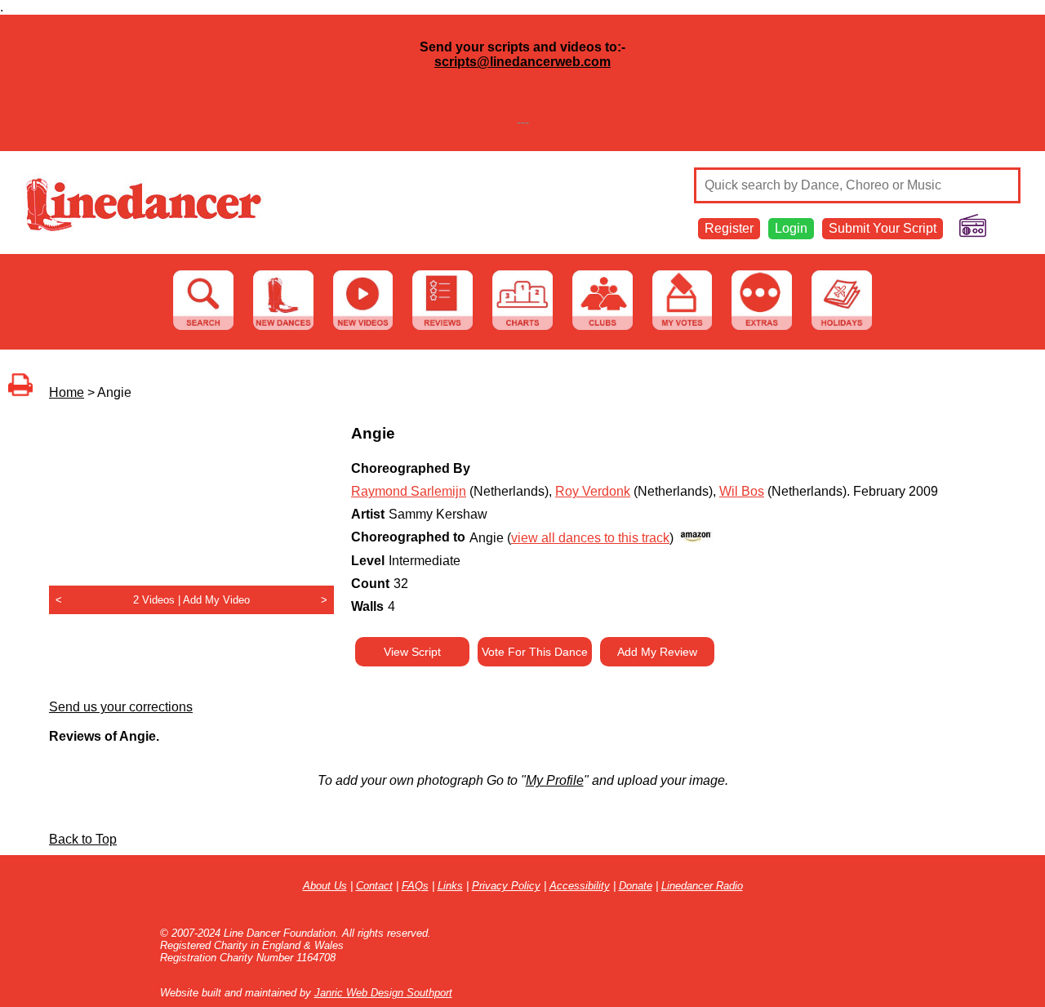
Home (66, 392)
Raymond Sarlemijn (408, 491)
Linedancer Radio (702, 886)
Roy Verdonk (592, 491)
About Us (325, 886)
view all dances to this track (590, 538)
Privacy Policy (506, 886)
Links (450, 886)
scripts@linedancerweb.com (522, 62)
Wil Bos (741, 491)
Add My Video (216, 600)
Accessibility (579, 886)
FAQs (415, 886)
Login (791, 228)
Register (729, 228)
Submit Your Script (882, 228)
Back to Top (83, 839)
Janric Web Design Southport (383, 993)
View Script (412, 651)
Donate (635, 886)
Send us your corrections (121, 707)
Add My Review (657, 651)
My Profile (555, 780)
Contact (374, 886)
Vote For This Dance (535, 651)
